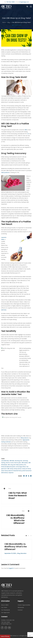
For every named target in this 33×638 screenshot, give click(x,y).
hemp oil (24, 468)
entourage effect (21, 466)
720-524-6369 (10, 2)
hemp (11, 468)
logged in (11, 568)
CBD (26, 130)
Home (4, 22)
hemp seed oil (8, 470)
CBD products (24, 438)
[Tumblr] (31, 476)
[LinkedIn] (9, 627)
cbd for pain (17, 462)
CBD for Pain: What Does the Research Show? (17, 493)
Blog (9, 22)
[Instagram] (5, 627)
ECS (25, 464)
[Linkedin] (29, 476)
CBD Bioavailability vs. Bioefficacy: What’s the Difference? (15, 517)
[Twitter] (26, 476)
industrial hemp (17, 470)
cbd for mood (9, 462)
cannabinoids (5, 460)
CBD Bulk (11, 460)
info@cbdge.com (24, 2)
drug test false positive (16, 464)
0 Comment (17, 25)
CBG (9, 464)
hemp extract (18, 468)
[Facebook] (24, 476)
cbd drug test (18, 460)
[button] (26, 535)
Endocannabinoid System (8, 466)
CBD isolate (24, 462)
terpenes (10, 472)
